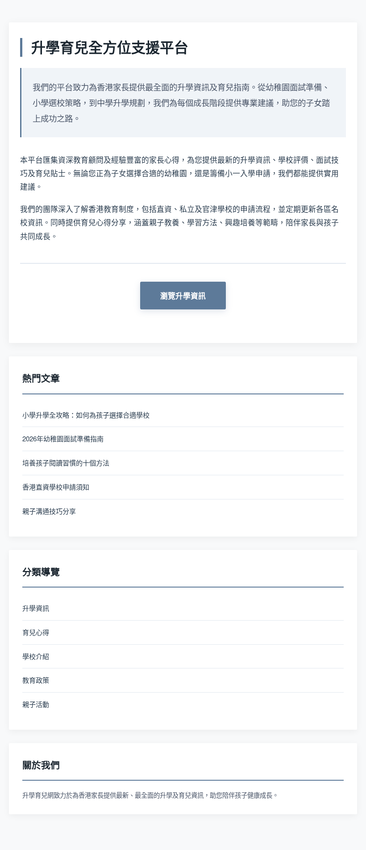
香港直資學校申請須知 (55, 486)
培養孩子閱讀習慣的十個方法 (65, 462)
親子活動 (35, 704)
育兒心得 (35, 632)
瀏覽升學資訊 (183, 295)
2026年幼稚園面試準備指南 (63, 438)
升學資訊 (35, 608)
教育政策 (35, 680)
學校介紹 (35, 656)
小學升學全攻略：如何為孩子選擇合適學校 (86, 414)
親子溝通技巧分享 (49, 511)
